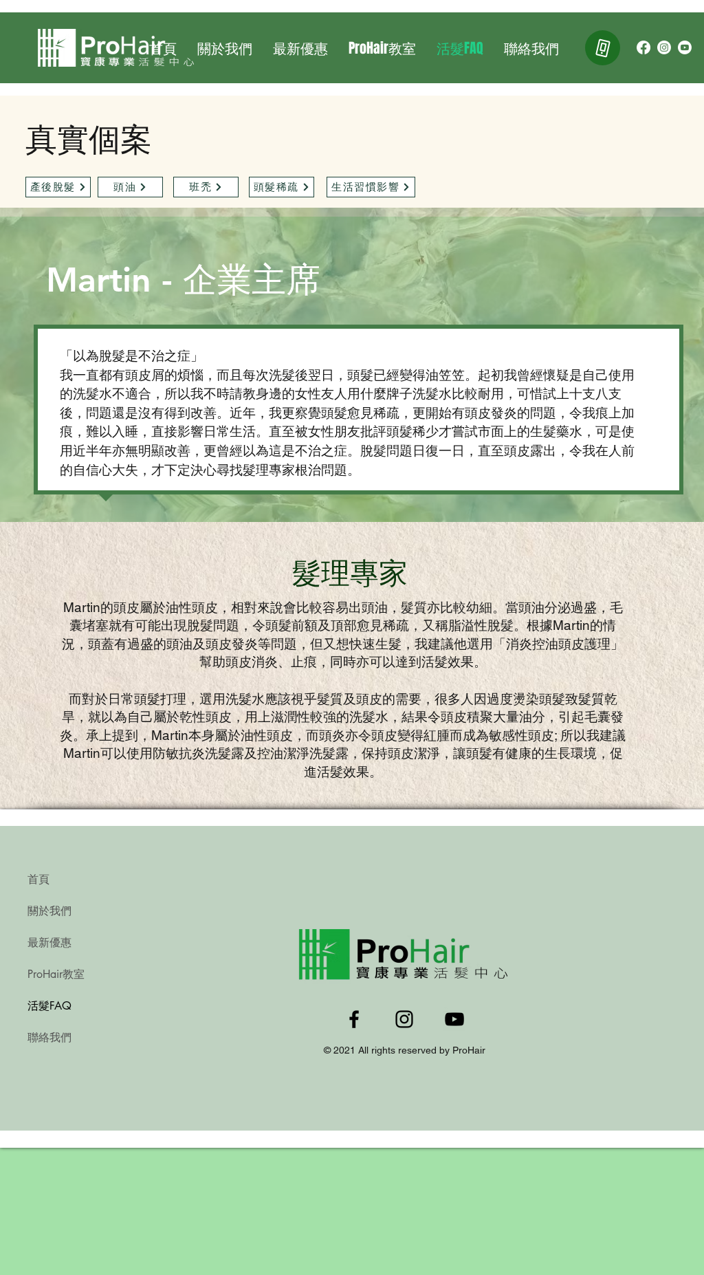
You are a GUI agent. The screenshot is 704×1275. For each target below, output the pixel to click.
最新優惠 (50, 942)
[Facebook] (643, 47)
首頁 (39, 879)
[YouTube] (685, 47)
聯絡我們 (50, 1037)
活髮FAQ (50, 1006)
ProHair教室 (56, 974)
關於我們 (50, 911)
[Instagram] (664, 47)
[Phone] (602, 47)
